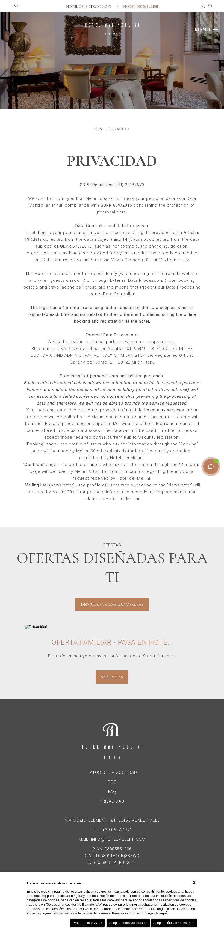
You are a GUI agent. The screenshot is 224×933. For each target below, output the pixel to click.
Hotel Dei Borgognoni (89, 6)
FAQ (112, 791)
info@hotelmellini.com (118, 839)
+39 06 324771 (117, 829)
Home (100, 129)
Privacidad (119, 129)
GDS (112, 782)
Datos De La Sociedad (112, 772)
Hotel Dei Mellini (140, 6)
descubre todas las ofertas (112, 604)
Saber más (112, 677)
